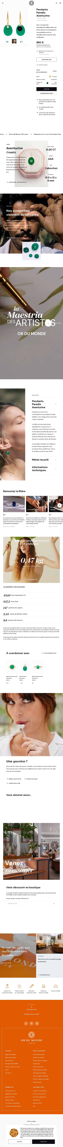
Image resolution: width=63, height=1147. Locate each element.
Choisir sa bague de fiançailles (40, 1076)
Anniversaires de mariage (39, 1073)
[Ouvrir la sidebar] (3, 3)
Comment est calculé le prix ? (43, 45)
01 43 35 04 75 (32, 1007)
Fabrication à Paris (10, 1097)
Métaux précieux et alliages (40, 1060)
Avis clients (8, 1073)
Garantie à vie (36, 1100)
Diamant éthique (9, 1100)
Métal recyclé (40, 459)
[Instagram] (37, 1023)
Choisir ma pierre (43, 65)
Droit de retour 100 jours (39, 1094)
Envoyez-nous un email (31, 1014)
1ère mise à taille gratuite (39, 1097)
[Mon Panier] (60, 3)
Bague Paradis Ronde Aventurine (37, 677)
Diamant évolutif (37, 1103)
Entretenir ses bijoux (38, 1066)
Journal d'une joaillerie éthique (13, 1106)
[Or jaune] (7, 683)
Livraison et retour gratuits (40, 1090)
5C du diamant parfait (38, 1054)
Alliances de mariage (10, 1057)
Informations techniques (40, 469)
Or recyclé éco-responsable (12, 1103)
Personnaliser (46, 59)
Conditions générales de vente (31, 1125)
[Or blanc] (19, 683)
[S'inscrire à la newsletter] (33, 963)
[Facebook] (26, 1023)
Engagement (9, 1087)
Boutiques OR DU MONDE (11, 1063)
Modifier (55, 71)
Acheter (46, 89)
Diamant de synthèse (38, 1057)
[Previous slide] (59, 505)
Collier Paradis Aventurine (22, 677)
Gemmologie (36, 1063)
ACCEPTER (43, 1141)
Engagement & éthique (11, 1094)
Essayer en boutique (46, 93)
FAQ (34, 1106)
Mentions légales (31, 1121)
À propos (8, 1051)
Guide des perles (37, 1082)
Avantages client (38, 1087)
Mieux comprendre (39, 1051)
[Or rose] (8, 683)
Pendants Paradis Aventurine (38, 404)
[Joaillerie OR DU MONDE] (31, 1038)
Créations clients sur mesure (12, 1066)
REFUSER (19, 1141)
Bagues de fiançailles (10, 1054)
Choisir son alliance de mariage (41, 1079)
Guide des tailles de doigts (40, 1070)
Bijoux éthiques (9, 1060)
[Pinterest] (31, 1023)
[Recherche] (56, 3)
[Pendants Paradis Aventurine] (7, 41)
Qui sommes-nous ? (10, 1090)
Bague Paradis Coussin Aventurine (12, 677)
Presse (7, 1070)
